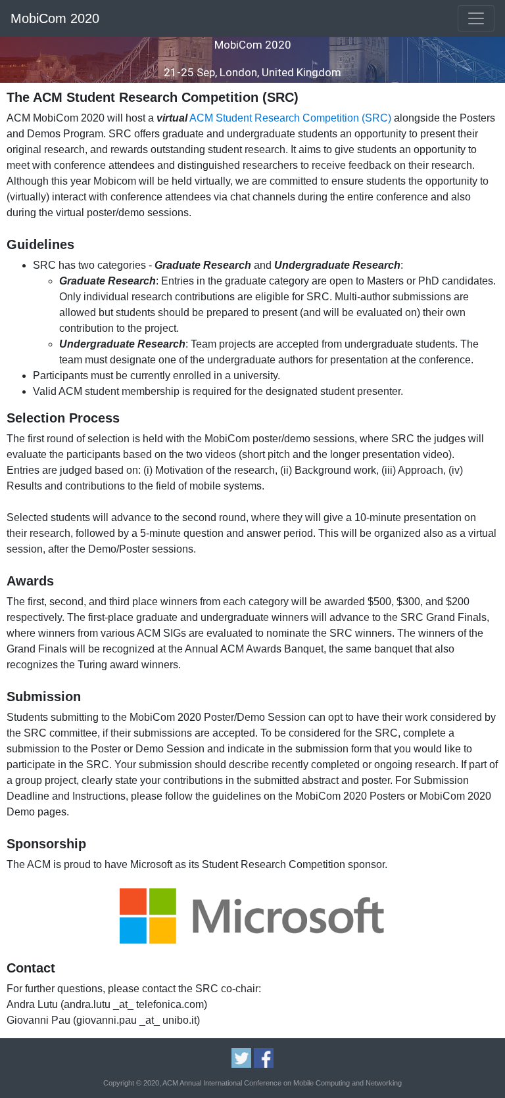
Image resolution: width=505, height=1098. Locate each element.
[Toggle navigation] (476, 18)
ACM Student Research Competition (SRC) (290, 118)
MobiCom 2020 (55, 18)
